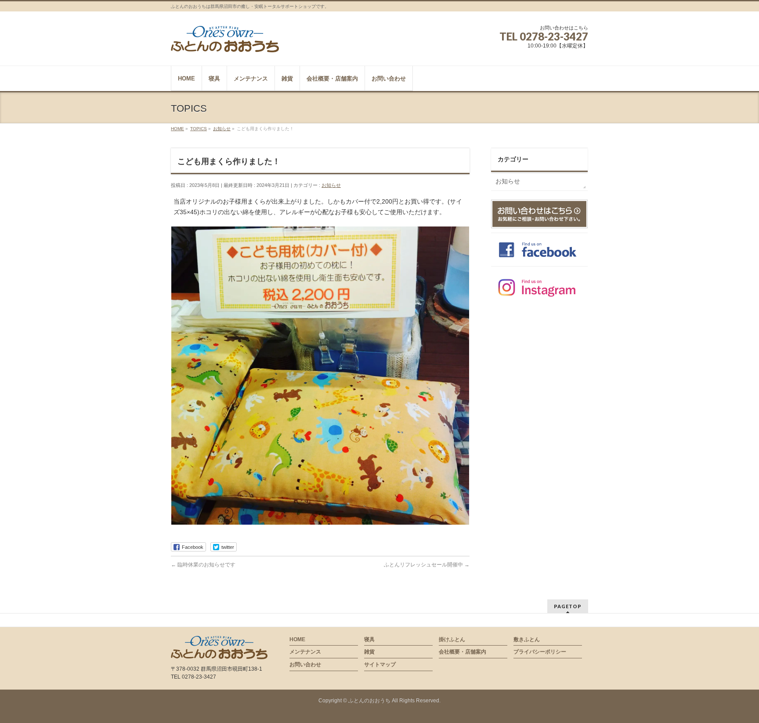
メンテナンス (305, 652)
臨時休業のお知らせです (203, 565)
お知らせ (331, 185)
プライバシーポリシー (539, 652)
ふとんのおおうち (369, 700)
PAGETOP (568, 606)
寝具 (369, 639)
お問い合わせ (305, 664)
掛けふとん (452, 639)
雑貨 (369, 652)
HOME (297, 639)
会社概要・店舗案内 (462, 652)
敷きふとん (526, 639)
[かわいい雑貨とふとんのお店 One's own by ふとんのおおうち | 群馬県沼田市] (225, 42)
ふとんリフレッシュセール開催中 (427, 565)
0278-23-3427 (554, 36)
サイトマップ (380, 664)
